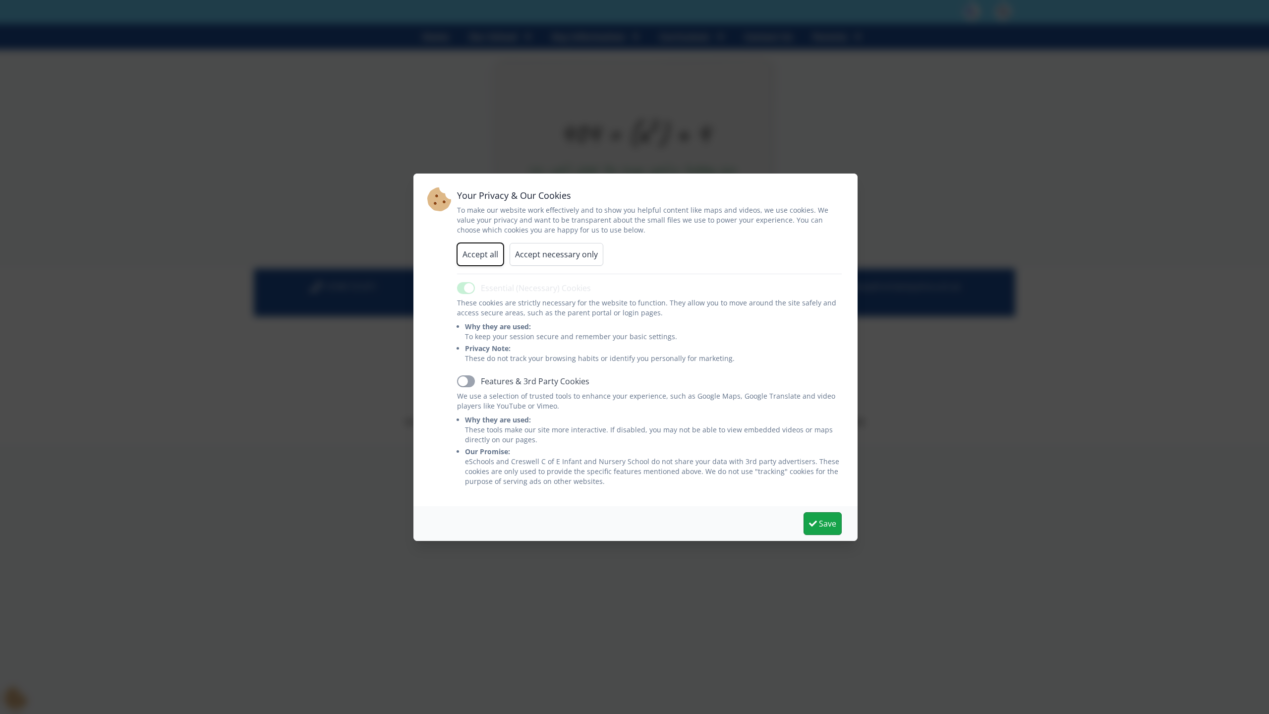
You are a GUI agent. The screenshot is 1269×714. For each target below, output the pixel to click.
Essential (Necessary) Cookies (536, 288)
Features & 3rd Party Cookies (535, 381)
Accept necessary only (556, 254)
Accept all (480, 254)
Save (826, 523)
